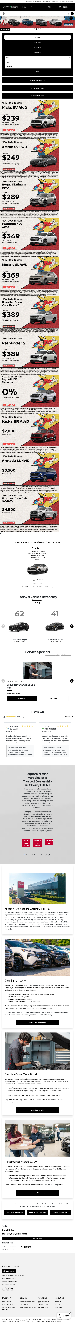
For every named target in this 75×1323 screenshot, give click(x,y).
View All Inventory (37, 599)
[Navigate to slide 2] (36, 28)
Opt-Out (43, 1319)
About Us (59, 1296)
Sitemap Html (28, 1319)
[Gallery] (37, 18)
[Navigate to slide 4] (40, 28)
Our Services (24, 1303)
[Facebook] (4, 1288)
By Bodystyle (38, 42)
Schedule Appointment (27, 1300)
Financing (42, 1296)
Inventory (6, 1296)
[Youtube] (12, 1288)
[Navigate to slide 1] (34, 28)
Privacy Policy (11, 1319)
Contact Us (10, 1270)
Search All (37, 52)
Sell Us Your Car (43, 1306)
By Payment (37, 47)
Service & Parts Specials (28, 1306)
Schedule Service (66, 654)
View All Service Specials (52, 654)
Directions (58, 1306)
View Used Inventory (37, 1211)
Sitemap (23, 1319)
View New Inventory (37, 1021)
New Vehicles (6, 1300)
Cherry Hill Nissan (5, 1319)
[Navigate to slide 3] (38, 29)
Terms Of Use (17, 1319)
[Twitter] (8, 1288)
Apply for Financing (37, 1192)
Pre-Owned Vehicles (9, 1303)
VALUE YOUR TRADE (26, 841)
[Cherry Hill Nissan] (7, 7)
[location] (60, 1)
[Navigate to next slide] (73, 17)
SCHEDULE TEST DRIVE (38, 841)
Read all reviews (68, 715)
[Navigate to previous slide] (1, 17)
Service (23, 1296)
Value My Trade (43, 1303)
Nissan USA (39, 1319)
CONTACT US (49, 840)
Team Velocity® (57, 1318)
